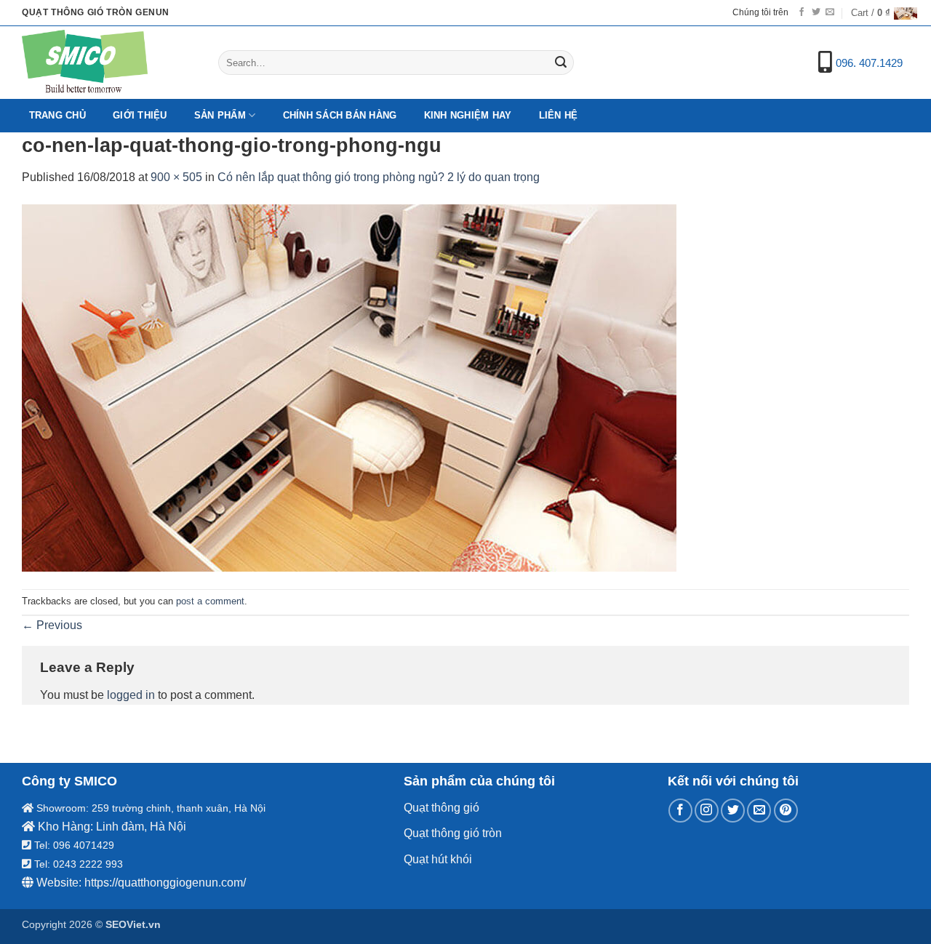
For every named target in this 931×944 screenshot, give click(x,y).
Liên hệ (558, 115)
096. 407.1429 (869, 63)
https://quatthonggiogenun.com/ (165, 882)
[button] (880, 13)
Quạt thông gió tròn (453, 833)
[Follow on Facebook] (801, 12)
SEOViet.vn (133, 924)
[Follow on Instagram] (707, 811)
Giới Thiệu (140, 115)
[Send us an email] (830, 12)
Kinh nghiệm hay (468, 115)
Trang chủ (57, 115)
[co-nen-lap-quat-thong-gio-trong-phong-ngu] (349, 386)
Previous (52, 625)
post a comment (210, 601)
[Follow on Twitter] (816, 12)
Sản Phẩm (220, 115)
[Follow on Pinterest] (786, 811)
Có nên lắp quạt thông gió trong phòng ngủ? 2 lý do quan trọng (378, 177)
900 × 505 (176, 177)
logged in (131, 695)
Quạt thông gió (441, 807)
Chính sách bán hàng (340, 115)
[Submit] (560, 62)
